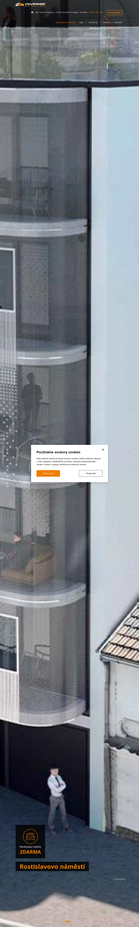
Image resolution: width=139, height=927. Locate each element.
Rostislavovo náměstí (66, 22)
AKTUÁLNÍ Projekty (44, 12)
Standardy (94, 22)
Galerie (106, 22)
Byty (81, 22)
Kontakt (83, 12)
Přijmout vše (48, 473)
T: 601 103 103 (96, 12)
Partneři (118, 22)
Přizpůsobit (91, 473)
